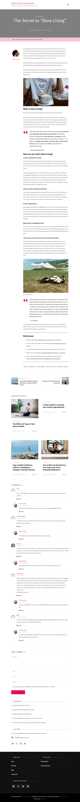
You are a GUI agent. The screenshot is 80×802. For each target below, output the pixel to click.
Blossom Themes (63, 796)
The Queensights (21, 516)
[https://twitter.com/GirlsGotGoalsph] (23, 786)
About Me (13, 765)
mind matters (32, 366)
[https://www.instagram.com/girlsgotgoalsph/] (18, 786)
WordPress (43, 799)
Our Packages (44, 761)
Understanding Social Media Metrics (22, 714)
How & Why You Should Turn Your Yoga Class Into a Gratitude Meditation (54, 467)
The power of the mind (56, 366)
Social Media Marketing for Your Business (23, 709)
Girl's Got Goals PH (22, 3)
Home (12, 761)
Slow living (47, 366)
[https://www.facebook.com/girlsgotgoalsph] (13, 786)
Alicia (18, 488)
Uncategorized (40, 16)
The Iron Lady (22, 503)
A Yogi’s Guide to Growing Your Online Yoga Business (53, 406)
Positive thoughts (40, 366)
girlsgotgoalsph (16, 59)
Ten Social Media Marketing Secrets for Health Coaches (27, 718)
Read (34, 431)
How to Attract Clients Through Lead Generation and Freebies (29, 722)
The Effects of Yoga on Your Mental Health (24, 425)
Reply (20, 499)
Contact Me (14, 774)
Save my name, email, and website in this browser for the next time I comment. (34, 686)
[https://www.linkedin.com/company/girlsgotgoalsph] (28, 786)
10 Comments (47, 30)
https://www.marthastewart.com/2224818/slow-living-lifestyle (43, 358)
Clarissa (19, 543)
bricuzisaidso (20, 573)
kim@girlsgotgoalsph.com (22, 737)
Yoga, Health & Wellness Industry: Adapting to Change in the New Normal (24, 467)
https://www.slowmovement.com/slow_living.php (47, 340)
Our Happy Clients (45, 765)
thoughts (65, 366)
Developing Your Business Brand (21, 705)
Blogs (12, 770)
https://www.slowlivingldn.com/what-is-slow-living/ (51, 353)
